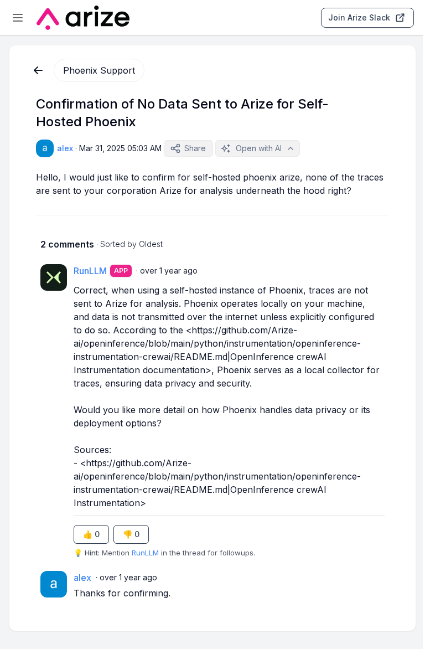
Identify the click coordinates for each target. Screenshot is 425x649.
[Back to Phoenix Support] (38, 70)
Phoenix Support (99, 70)
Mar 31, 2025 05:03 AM (120, 148)
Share (195, 148)
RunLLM (145, 552)
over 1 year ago (169, 270)
